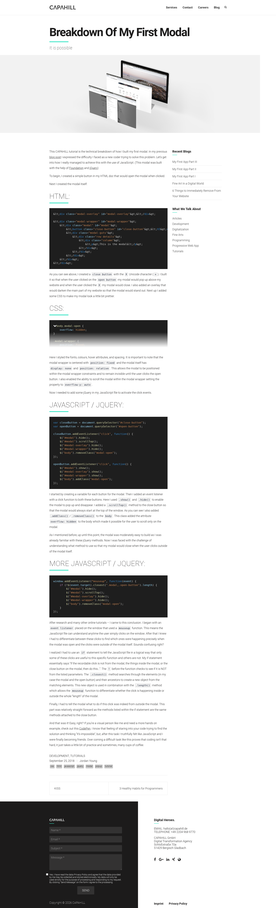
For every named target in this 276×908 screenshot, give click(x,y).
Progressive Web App (185, 245)
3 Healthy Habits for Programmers (141, 788)
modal (89, 766)
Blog (217, 7)
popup (99, 766)
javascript (69, 766)
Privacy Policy (81, 874)
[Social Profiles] (155, 859)
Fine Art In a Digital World (188, 183)
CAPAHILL (62, 7)
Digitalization (180, 229)
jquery (80, 766)
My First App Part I (183, 176)
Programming (181, 240)
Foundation (76, 168)
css (52, 766)
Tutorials (77, 756)
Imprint (158, 903)
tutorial (108, 766)
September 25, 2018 (61, 760)
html (59, 766)
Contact (188, 7)
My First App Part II (184, 169)
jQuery (94, 168)
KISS (57, 788)
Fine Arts (177, 234)
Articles (177, 218)
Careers (203, 7)
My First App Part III (184, 161)
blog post (55, 157)
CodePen (85, 728)
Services (171, 7)
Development (59, 756)
